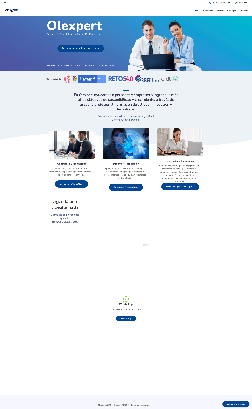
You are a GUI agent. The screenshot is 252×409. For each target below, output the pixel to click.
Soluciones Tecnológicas (126, 187)
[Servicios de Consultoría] (72, 145)
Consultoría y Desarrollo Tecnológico (219, 10)
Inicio (197, 10)
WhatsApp (126, 318)
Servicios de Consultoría (72, 183)
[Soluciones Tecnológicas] (126, 143)
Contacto (244, 10)
